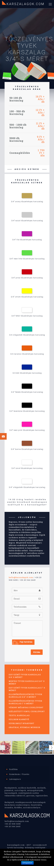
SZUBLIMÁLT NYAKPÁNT (21, 723)
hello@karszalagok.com (21, 577)
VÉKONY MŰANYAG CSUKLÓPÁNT (26, 707)
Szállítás (13, 769)
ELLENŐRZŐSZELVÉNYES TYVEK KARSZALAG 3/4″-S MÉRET (25, 695)
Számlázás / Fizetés (19, 774)
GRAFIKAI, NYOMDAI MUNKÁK (24, 727)
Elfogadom (27, 863)
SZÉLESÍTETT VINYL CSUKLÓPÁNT (27, 711)
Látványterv (15, 779)
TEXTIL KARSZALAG (19, 715)
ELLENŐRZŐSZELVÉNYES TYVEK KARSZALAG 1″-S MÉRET (25, 702)
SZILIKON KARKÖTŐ (19, 719)
